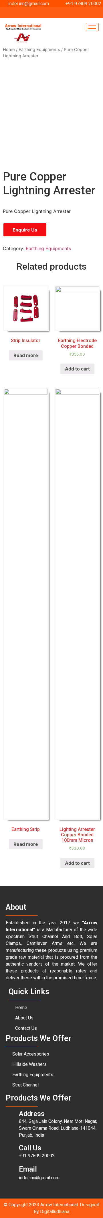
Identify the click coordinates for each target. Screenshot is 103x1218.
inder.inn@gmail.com (39, 1177)
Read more (25, 355)
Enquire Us (25, 230)
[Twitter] (53, 12)
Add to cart (77, 369)
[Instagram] (63, 12)
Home (9, 49)
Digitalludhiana (54, 1211)
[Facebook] (43, 12)
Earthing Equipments (39, 49)
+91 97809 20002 (37, 1155)
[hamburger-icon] (92, 27)
